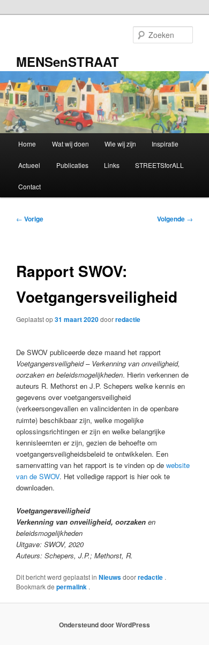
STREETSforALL (159, 165)
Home (27, 143)
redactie (127, 319)
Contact (29, 186)
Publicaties (72, 165)
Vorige (29, 219)
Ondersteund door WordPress (104, 624)
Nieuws (110, 577)
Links (112, 165)
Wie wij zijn (120, 143)
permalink (72, 587)
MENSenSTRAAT (67, 61)
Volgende (175, 219)
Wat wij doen (70, 143)
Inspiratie (165, 143)
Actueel (29, 165)
